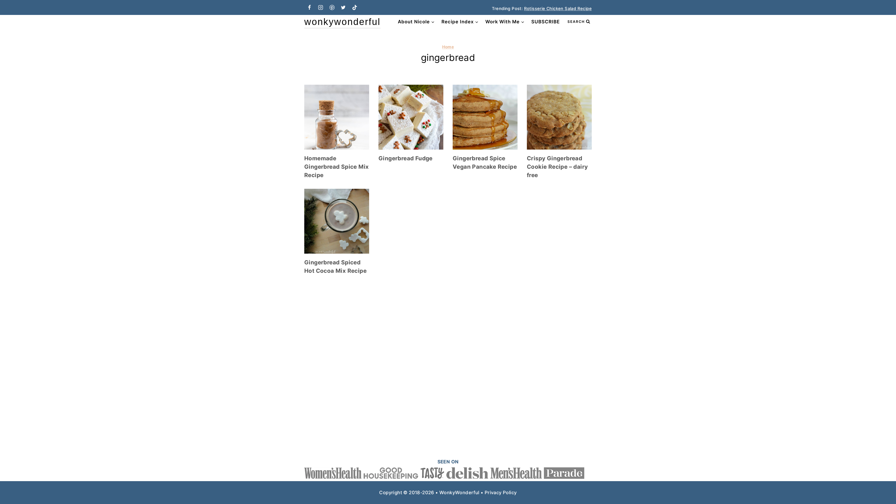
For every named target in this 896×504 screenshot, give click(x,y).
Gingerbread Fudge (405, 158)
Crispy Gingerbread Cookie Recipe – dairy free (557, 166)
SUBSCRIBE (545, 21)
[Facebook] (309, 7)
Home (448, 47)
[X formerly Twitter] (343, 7)
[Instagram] (320, 7)
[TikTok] (355, 7)
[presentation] (336, 117)
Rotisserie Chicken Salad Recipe (558, 8)
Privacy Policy (501, 492)
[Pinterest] (332, 7)
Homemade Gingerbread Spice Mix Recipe (336, 166)
